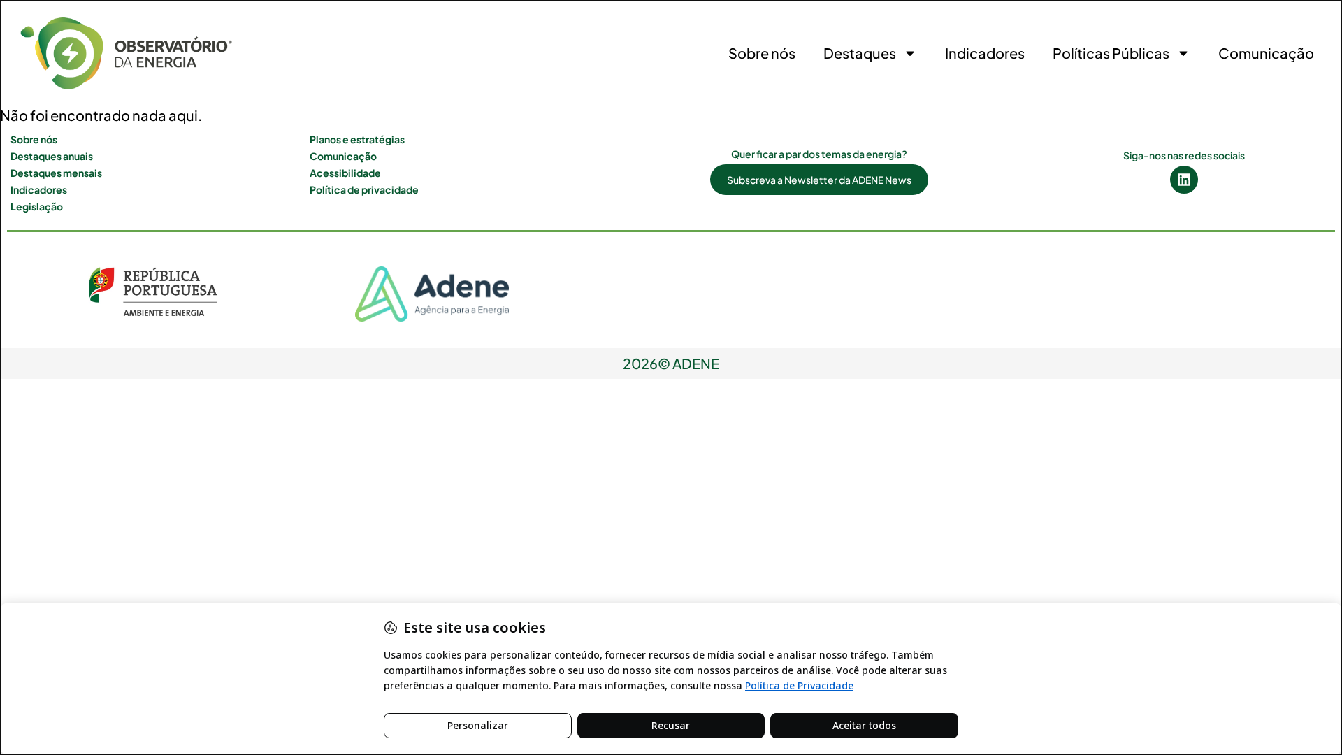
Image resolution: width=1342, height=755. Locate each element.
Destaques (859, 53)
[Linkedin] (1184, 180)
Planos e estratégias (357, 139)
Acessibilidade (345, 172)
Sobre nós (761, 53)
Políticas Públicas (1111, 53)
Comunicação (1266, 53)
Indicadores (985, 53)
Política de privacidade (364, 189)
